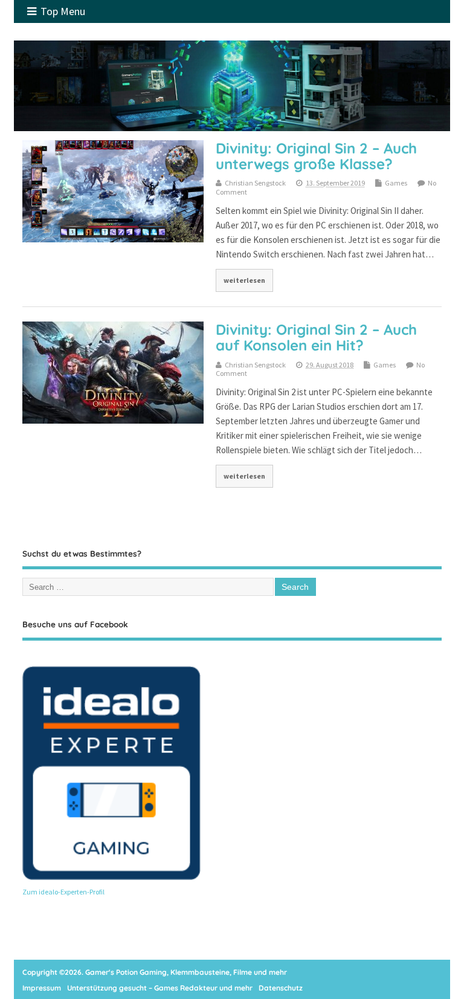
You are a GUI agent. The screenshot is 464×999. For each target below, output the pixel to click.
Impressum (41, 987)
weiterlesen (244, 280)
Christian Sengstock (255, 182)
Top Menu (62, 11)
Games (396, 182)
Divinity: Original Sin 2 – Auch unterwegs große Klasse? (316, 156)
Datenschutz (281, 987)
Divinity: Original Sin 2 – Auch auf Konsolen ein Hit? (316, 337)
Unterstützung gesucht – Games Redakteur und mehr (160, 987)
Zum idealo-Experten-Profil (63, 891)
